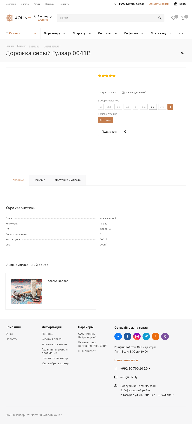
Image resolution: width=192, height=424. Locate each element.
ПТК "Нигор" (87, 351)
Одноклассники (155, 336)
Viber (165, 336)
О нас (9, 333)
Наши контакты (126, 360)
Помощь (47, 333)
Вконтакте (118, 336)
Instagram (137, 336)
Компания (13, 327)
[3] (107, 75)
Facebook (127, 336)
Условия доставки (54, 344)
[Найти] (159, 18)
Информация (52, 327)
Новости (11, 339)
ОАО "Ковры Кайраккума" (87, 335)
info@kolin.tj (128, 377)
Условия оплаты (53, 339)
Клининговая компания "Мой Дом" (92, 344)
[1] (100, 75)
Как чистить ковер (55, 358)
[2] (103, 75)
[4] (110, 75)
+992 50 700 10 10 (134, 368)
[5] (114, 75)
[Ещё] (181, 33)
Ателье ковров (58, 281)
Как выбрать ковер (55, 363)
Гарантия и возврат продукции (55, 351)
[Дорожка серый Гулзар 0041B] (51, 120)
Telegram (146, 336)
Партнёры (86, 327)
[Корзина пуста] (183, 18)
